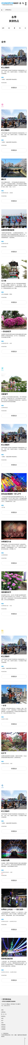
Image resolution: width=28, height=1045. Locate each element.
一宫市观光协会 (6, 999)
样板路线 (3, 1024)
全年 (3, 28)
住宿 (2, 1022)
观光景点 (3, 1016)
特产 (2, 1020)
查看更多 (14, 87)
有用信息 (3, 1027)
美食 (2, 1018)
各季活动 (3, 1012)
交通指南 (3, 1029)
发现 (2, 1010)
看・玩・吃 (3, 1014)
